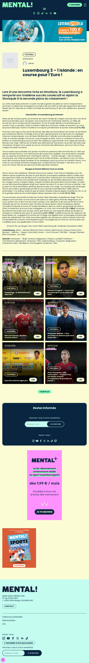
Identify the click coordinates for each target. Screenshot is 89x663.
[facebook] (34, 13)
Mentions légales (8, 620)
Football (29, 54)
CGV (4, 624)
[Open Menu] (44, 9)
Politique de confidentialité (12, 617)
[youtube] (55, 13)
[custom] (42, 13)
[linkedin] (46, 13)
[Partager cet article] (3, 660)
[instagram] (38, 13)
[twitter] (51, 13)
